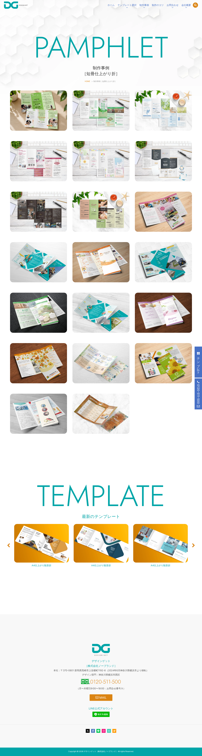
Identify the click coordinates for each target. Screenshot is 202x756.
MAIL (102, 697)
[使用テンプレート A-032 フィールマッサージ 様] (38, 128)
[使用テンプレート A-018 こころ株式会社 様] (163, 381)
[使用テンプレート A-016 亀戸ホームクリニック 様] (163, 128)
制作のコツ (158, 5)
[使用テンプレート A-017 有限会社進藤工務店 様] (38, 280)
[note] (109, 731)
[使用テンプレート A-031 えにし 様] (100, 179)
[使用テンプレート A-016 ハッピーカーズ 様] (38, 179)
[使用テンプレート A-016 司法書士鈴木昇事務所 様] (38, 330)
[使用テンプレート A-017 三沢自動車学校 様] (163, 280)
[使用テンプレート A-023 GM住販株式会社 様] (38, 431)
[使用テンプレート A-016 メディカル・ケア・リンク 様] (38, 381)
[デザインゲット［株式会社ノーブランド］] (16, 5)
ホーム (111, 5)
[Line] (98, 731)
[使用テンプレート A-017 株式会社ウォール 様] (100, 330)
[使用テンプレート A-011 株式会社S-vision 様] (38, 229)
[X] (88, 731)
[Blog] (114, 731)
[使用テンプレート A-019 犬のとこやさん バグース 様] (100, 431)
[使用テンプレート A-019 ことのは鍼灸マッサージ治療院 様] (100, 381)
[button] (9, 545)
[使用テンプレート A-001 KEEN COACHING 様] (163, 179)
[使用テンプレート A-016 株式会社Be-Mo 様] (163, 330)
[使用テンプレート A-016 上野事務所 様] (100, 128)
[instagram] (104, 731)
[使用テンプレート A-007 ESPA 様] (100, 229)
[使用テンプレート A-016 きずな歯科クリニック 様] (163, 229)
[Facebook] (93, 731)
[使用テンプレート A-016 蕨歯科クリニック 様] (100, 280)
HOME (87, 81)
